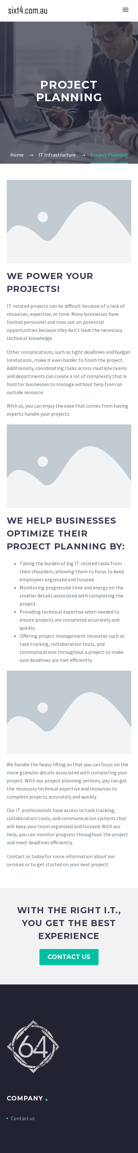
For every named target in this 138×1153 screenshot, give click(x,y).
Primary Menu (125, 10)
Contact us (23, 1118)
